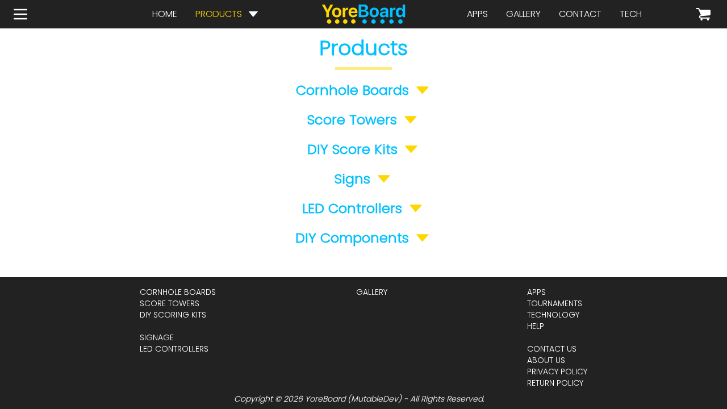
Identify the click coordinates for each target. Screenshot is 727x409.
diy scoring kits (173, 314)
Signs (352, 179)
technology (553, 314)
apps (477, 13)
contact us (551, 348)
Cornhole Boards (352, 90)
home (164, 13)
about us (546, 360)
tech (631, 13)
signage (157, 337)
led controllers (174, 348)
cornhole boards (178, 292)
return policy (555, 383)
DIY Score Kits (352, 149)
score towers (169, 303)
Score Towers (352, 120)
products (218, 13)
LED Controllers (352, 208)
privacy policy (557, 371)
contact (580, 13)
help (535, 326)
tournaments (554, 303)
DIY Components (352, 238)
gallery (523, 13)
